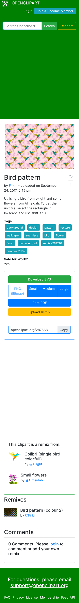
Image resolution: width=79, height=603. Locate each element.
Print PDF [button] (39, 303)
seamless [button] (32, 235)
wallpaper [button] (13, 235)
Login (28, 11)
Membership (49, 597)
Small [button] (33, 289)
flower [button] (60, 235)
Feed (64, 597)
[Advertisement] (39, 74)
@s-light (35, 464)
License (32, 597)
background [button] (15, 227)
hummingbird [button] (28, 243)
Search (49, 26)
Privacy (18, 597)
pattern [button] (49, 227)
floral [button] (10, 243)
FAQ (7, 597)
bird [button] (47, 235)
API (72, 597)
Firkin (13, 185)
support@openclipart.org (40, 585)
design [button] (33, 227)
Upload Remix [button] (39, 312)
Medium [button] (49, 289)
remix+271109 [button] (16, 251)
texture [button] (65, 227)
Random (67, 26)
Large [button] (64, 289)
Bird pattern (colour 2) (41, 510)
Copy (64, 330)
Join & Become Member (55, 11)
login (54, 544)
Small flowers (34, 475)
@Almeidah (34, 480)
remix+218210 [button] (52, 243)
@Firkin (30, 515)
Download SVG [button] (39, 279)
